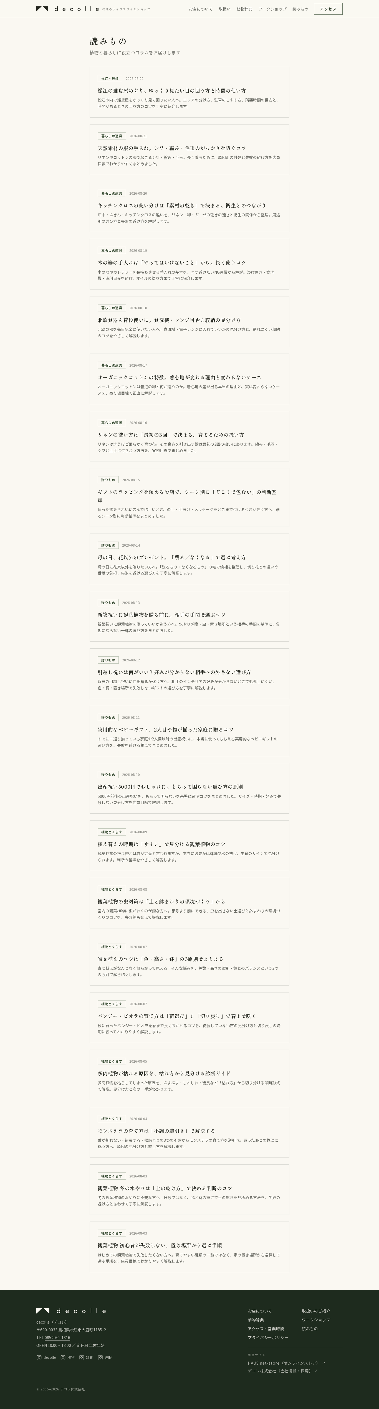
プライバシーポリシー (268, 1337)
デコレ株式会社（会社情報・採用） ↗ (283, 1371)
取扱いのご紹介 (316, 1311)
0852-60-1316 (57, 1337)
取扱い (225, 9)
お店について (201, 9)
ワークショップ (272, 9)
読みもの (300, 9)
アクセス (328, 9)
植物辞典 (244, 9)
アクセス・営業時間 (266, 1328)
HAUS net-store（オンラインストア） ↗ (286, 1363)
